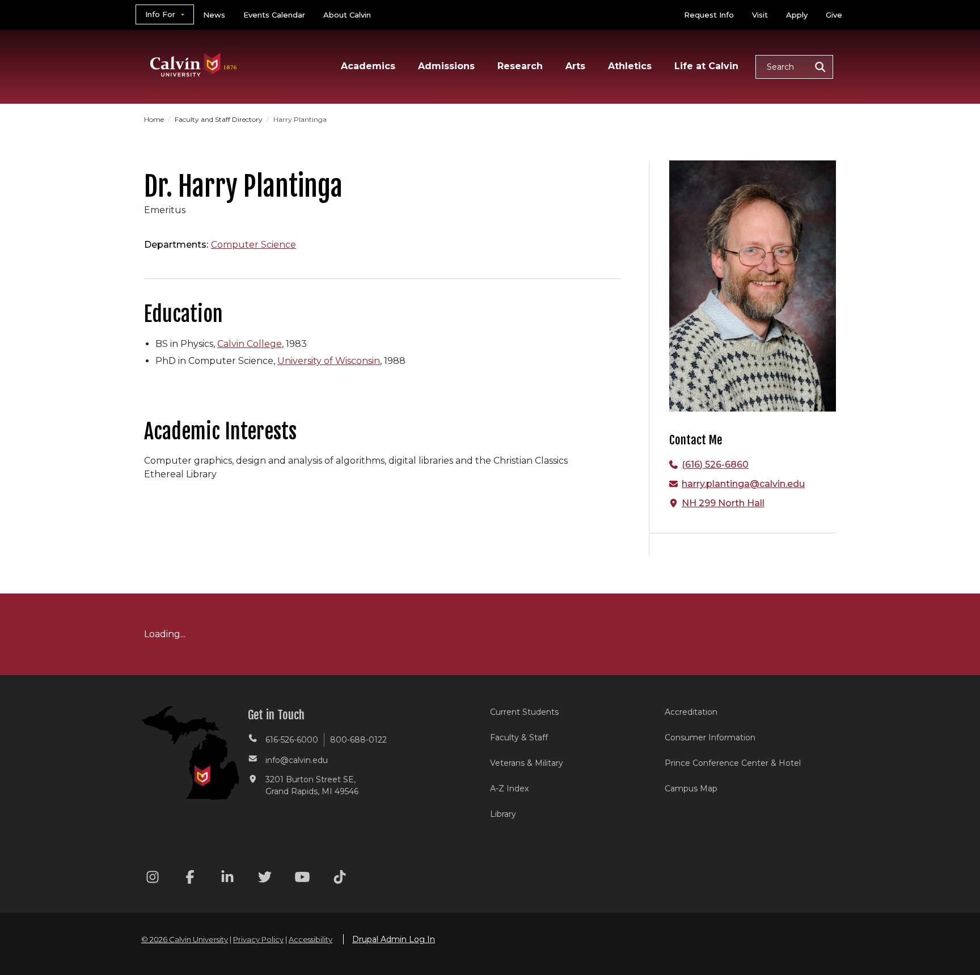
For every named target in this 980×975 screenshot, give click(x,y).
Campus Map (691, 788)
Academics (368, 66)
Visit (760, 14)
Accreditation (691, 712)
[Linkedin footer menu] (227, 879)
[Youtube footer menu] (302, 879)
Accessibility (310, 939)
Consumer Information (710, 737)
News (214, 14)
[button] (794, 67)
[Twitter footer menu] (264, 879)
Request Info (709, 14)
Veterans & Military (526, 763)
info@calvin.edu (296, 760)
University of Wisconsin (328, 360)
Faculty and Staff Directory (219, 119)
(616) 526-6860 (715, 464)
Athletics (630, 66)
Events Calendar (274, 14)
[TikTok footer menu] (339, 879)
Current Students (524, 712)
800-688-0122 (358, 740)
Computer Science (253, 244)
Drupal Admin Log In (393, 939)
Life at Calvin (706, 66)
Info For (160, 14)
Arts (575, 66)
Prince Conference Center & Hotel (733, 763)
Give (834, 14)
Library (503, 814)
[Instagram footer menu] (152, 879)
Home (155, 119)
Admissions (446, 66)
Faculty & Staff (519, 737)
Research (520, 66)
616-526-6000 (291, 740)
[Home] (193, 50)
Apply (797, 14)
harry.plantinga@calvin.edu (743, 483)
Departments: (176, 244)
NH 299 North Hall (723, 503)
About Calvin (347, 14)
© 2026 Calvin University (184, 939)
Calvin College (249, 343)
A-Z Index (509, 788)
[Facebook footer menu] (189, 879)
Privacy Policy (258, 939)
